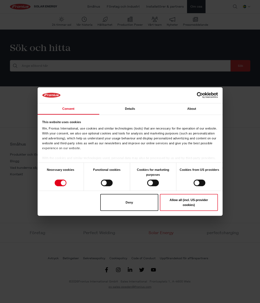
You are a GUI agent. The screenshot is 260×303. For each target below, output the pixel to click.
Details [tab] (130, 108)
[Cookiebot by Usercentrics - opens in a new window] (200, 95)
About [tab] (191, 108)
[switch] (107, 182)
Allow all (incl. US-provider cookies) (189, 202)
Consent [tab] (68, 108)
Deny (129, 202)
